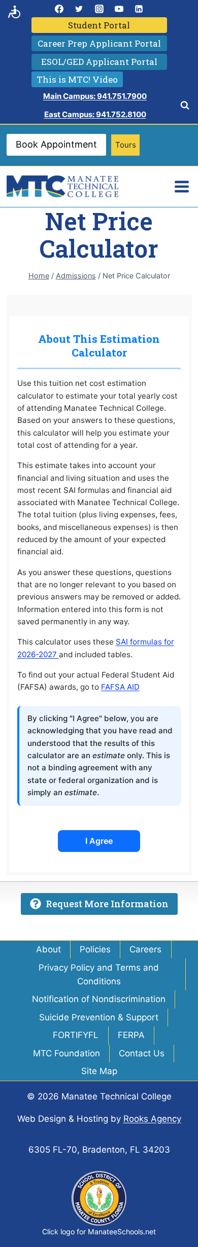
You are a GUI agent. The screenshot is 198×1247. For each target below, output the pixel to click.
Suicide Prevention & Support (98, 1017)
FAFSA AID (120, 687)
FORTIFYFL (75, 1035)
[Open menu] (181, 186)
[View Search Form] (185, 105)
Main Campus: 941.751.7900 (95, 96)
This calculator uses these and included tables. (95, 648)
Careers (145, 949)
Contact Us (141, 1053)
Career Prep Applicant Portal (99, 43)
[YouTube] (118, 8)
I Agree (99, 841)
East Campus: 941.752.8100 (95, 114)
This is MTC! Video (77, 79)
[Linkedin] (138, 8)
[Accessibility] (14, 12)
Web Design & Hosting (62, 1119)
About (48, 949)
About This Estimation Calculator (99, 346)
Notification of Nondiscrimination (99, 999)
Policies (95, 949)
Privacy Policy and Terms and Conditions (99, 974)
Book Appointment (56, 144)
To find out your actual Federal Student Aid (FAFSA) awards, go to (99, 681)
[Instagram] (99, 8)
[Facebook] (59, 8)
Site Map (99, 1071)
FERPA (131, 1035)
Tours (125, 145)
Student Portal (99, 25)
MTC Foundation (66, 1053)
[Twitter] (79, 8)
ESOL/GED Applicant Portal (99, 61)
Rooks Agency (152, 1119)
